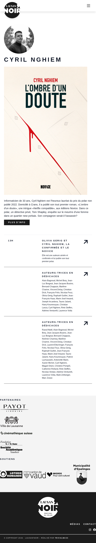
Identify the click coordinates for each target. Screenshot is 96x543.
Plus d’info (16, 222)
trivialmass (61, 538)
